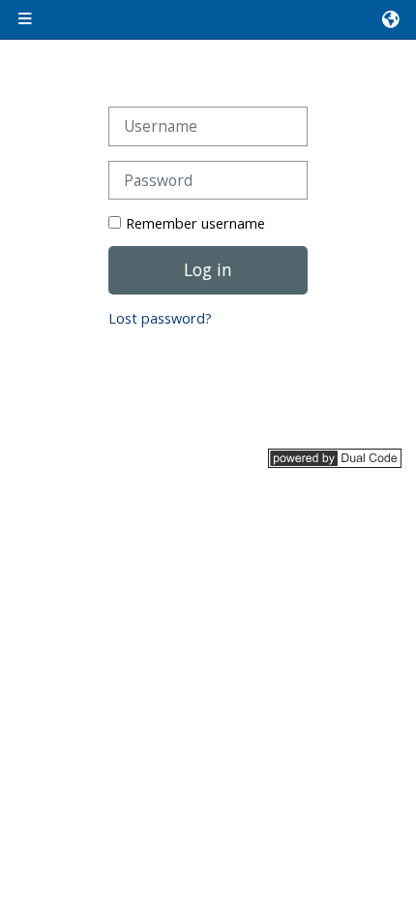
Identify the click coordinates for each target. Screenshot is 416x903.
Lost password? (160, 318)
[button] (391, 19)
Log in (208, 269)
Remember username (195, 223)
